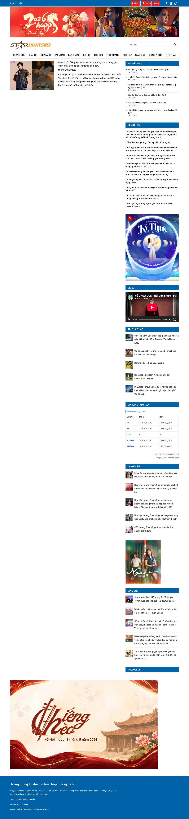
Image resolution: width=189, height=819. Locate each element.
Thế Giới (98, 55)
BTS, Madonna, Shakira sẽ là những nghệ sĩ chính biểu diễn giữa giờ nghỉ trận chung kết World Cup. (155, 390)
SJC (128, 423)
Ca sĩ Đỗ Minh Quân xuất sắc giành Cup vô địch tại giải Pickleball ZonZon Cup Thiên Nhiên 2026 (156, 339)
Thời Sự (127, 55)
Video (148, 3)
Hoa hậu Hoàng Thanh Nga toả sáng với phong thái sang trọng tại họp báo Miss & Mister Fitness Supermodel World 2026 (153, 503)
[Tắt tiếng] (170, 319)
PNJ (128, 428)
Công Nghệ (155, 55)
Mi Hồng (130, 446)
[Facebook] (166, 3)
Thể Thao (171, 55)
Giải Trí (33, 55)
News (156, 3)
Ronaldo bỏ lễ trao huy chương (149, 363)
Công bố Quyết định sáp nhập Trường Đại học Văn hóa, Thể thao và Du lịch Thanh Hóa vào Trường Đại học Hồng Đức (155, 624)
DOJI (129, 434)
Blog (12, 3)
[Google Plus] (175, 3)
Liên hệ (19, 3)
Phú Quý (130, 440)
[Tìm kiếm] (174, 44)
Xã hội (86, 55)
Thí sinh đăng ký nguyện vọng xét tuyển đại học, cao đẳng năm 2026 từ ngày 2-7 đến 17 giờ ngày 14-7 (155, 655)
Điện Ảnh (46, 55)
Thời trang (112, 55)
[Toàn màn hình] (174, 319)
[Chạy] (129, 319)
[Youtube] (171, 3)
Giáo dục (140, 55)
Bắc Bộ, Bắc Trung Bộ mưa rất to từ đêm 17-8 (147, 95)
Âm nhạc (59, 55)
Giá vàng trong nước (136, 411)
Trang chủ (19, 55)
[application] (152, 307)
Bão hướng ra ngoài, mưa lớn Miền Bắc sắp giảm (148, 69)
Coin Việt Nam (173, 458)
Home (137, 3)
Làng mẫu (74, 55)
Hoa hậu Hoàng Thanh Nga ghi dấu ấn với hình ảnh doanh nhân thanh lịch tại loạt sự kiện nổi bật (156, 488)
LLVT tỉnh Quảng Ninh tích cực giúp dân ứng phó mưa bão (152, 77)
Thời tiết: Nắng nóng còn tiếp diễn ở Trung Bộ (147, 103)
